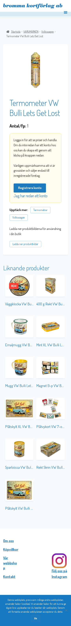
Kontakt (9, 576)
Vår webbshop (10, 563)
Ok (35, 618)
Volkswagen (47, 31)
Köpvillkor (10, 549)
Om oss (8, 541)
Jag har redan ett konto (31, 195)
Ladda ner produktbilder (25, 244)
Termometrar (40, 210)
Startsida (16, 31)
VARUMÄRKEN (30, 31)
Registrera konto (30, 188)
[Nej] (66, 610)
